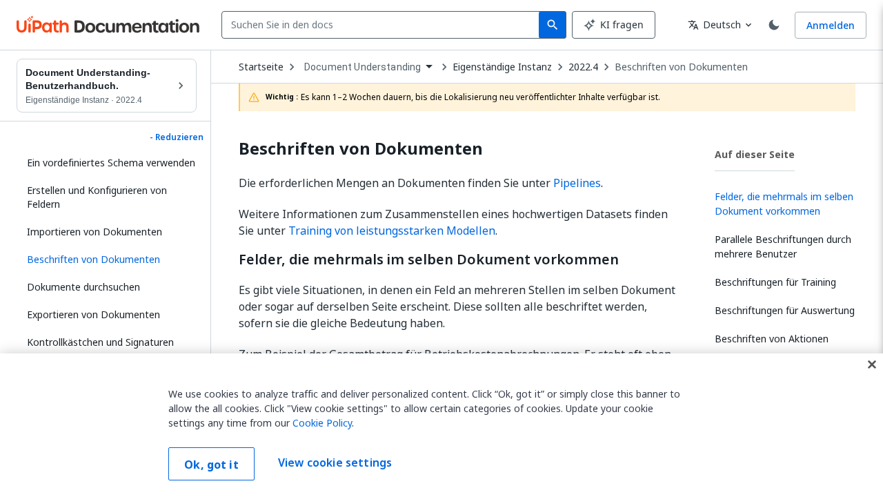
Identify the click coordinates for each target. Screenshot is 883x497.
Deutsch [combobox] (714, 24)
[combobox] (383, 24)
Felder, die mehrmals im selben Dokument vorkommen (429, 259)
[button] (107, 259)
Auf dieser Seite (755, 154)
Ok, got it (211, 464)
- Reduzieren (177, 137)
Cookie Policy (322, 423)
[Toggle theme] (774, 25)
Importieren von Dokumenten (94, 231)
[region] (441, 425)
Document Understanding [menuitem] (362, 66)
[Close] (872, 364)
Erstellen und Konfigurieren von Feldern (97, 197)
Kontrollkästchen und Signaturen (100, 342)
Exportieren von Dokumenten (93, 314)
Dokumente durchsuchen (83, 287)
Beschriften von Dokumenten (681, 67)
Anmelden (830, 25)
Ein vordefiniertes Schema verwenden (111, 162)
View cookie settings (335, 462)
